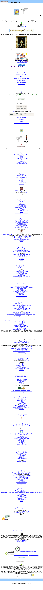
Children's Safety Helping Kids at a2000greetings (9, 234)
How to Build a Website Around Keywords (21, 325)
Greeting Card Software (21, 440)
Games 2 (21, 260)
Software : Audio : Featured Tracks (21, 292)
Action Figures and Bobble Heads (21, 437)
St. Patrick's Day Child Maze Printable (20, 394)
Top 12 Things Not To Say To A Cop (21, 449)
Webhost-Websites (16, 530)
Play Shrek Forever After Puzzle (21, 265)
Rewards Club (21, 121)
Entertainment (21, 174)
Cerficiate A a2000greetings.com (23, 511)
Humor (21, 218)
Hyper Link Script (22, 476)
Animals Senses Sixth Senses (21, 209)
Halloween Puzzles (21, 410)
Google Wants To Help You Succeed (21, 358)
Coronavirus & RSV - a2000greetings (21, 434)
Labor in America (21, 370)
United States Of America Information (21, 166)
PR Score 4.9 (33, 521)
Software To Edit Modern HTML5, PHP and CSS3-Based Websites (21, 287)
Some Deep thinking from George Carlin (21, 227)
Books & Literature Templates (21, 495)
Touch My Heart (21, 456)
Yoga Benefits (21, 87)
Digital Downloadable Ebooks (21, 300)
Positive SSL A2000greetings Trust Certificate (21, 512)
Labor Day (21, 369)
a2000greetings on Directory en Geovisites (13, 521)
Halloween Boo (21, 409)
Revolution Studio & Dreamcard (21, 499)
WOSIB (21, 423)
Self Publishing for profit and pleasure (21, 350)
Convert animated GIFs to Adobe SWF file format (21, 308)
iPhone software (21, 304)
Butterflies (21, 212)
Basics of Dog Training (32, 314)
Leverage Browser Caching (21, 467)
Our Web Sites (21, 160)
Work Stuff (21, 241)
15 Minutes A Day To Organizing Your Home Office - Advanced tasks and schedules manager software (21, 320)
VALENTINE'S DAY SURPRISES (21, 376)
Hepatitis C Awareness (21, 242)
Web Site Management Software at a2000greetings (21, 291)
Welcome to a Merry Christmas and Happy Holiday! (21, 405)
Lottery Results (21, 282)
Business (21, 156)
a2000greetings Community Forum (21, 163)
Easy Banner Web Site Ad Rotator (21, 482)
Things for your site (20, 489)
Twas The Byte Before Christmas (21, 497)
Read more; (21, 334)
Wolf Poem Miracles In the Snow (21, 199)
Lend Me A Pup (21, 198)
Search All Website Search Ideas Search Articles (21, 473)
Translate (24, 26)
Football (21, 181)
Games (22, 259)
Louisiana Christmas (21, 84)
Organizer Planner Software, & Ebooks (21, 508)
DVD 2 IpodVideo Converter (21, 307)
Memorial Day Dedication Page (21, 374)
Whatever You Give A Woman (21, 458)
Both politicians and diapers (21, 224)
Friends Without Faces (21, 415)
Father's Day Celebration (21, 367)
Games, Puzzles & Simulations (21, 262)
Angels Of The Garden (21, 420)
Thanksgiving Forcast (21, 398)
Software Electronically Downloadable (21, 286)
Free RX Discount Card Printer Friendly (21, 309)
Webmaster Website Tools (21, 471)
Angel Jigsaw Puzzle (21, 275)
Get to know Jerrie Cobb (21, 171)
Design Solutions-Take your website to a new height (21, 352)
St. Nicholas (22, 402)
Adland (21, 501)
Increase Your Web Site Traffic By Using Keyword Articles (21, 323)
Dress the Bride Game (21, 255)
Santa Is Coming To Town (21, 400)
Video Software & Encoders (21, 288)
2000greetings (28, 530)
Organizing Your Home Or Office (21, 316)
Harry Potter (21, 184)
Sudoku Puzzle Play (21, 272)
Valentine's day (21, 378)
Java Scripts (21, 480)
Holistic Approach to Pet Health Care (21, 211)
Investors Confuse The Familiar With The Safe (21, 342)
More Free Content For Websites (20, 490)
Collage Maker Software (21, 302)
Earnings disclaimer (29, 101)
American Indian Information (21, 246)
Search (19, 2)
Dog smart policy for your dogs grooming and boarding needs (17, 314)
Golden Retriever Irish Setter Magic (21, 74)
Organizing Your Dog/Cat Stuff (21, 215)
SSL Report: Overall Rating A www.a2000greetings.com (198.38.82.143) (26, 555)
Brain (21, 176)
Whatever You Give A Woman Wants (21, 89)
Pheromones (21, 441)
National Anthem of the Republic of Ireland (21, 154)
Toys (21, 191)
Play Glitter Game (21, 264)
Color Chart (16, 474)
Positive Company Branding (26, 475)
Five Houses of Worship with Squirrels (21, 220)
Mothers (21, 238)
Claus (22, 401)
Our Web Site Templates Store (22, 491)
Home (11, 2)
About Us (21, 152)
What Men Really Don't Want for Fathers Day (21, 319)
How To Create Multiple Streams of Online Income (21, 329)
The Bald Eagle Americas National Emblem (21, 78)
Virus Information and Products (21, 301)
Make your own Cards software (21, 507)
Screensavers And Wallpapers (21, 293)
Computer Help (21, 496)
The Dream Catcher (21, 247)
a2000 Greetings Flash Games (27, 346)
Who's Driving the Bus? (26, 312)
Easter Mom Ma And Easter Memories (21, 365)
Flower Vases (21, 119)
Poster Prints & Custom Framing (21, 444)
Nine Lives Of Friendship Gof (22, 414)
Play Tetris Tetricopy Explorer (21, 267)
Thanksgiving (21, 396)
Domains (13, 111)
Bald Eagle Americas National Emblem (21, 452)
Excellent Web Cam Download (21, 296)
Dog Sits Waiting (21, 76)
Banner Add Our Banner (21, 483)
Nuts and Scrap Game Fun (21, 263)
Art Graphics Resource (21, 299)
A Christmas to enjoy (21, 406)
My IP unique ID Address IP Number (21, 469)
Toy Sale (21, 443)
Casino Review (21, 281)
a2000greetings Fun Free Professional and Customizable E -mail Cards (21, 433)
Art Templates (21, 494)
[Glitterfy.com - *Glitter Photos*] (21, 62)
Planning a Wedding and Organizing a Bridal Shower (21, 254)
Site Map (15, 2)
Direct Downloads (21, 297)
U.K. (21, 153)
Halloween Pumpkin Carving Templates (17, 492)
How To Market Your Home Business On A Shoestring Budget (21, 348)
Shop (21, 159)
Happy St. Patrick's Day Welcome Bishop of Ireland (21, 390)
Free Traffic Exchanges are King (21, 354)
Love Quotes (22, 381)
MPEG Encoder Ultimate (21, 506)
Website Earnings (21, 468)
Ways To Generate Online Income (21, 349)
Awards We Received (21, 161)
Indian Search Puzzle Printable (21, 248)
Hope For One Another (21, 249)
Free (21, 178)
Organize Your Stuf (17, 315)
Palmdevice (21, 500)
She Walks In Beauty (21, 200)
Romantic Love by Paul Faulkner (21, 379)
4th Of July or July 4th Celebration (21, 375)
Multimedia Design (21, 289)
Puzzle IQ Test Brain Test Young (21, 177)
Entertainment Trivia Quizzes (21, 175)
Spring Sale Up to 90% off (21, 117)
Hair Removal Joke (21, 226)
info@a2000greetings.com (21, 541)
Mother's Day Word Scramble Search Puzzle (21, 239)
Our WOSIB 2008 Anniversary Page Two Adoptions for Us (21, 425)
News (21, 179)
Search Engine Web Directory (21, 461)
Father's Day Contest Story (21, 72)
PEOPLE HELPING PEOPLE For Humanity (21, 237)
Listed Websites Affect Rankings (21, 359)
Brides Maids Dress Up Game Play (21, 256)
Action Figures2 (21, 436)
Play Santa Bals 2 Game (22, 266)
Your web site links (21, 481)
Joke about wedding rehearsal (21, 223)
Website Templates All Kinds (6, 492)
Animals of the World (21, 204)
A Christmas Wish (22, 404)
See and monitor (13, 126)
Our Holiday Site (22, 530)
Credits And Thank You (21, 498)
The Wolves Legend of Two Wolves (22, 210)
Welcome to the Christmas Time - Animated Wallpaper (22, 407)
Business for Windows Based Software (21, 303)
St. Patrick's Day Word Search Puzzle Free (21, 393)
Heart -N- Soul (21, 422)
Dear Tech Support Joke (22, 219)
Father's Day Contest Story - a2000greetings (21, 368)
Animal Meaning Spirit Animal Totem (21, 213)
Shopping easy (21, 155)
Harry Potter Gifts (21, 442)
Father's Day (21, 366)
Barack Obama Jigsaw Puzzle (21, 274)
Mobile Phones (21, 439)
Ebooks (21, 435)
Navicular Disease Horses (21, 205)
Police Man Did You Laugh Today (21, 221)
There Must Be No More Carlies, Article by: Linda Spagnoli (21, 236)
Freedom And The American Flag (21, 168)
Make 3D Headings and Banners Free (21, 477)
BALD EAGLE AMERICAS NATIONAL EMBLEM (21, 169)
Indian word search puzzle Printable (21, 273)
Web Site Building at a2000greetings (21, 478)
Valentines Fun (21, 383)
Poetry (21, 195)
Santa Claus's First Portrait (21, 403)
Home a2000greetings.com (21, 151)
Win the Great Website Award (21, 162)
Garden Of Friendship (21, 413)
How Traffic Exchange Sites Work (21, 355)
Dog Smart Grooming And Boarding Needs (21, 207)
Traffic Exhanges (21, 470)
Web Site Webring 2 (21, 486)
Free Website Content (20, 488)
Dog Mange (21, 208)
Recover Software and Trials (21, 290)
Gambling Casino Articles (21, 283)
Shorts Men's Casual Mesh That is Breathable (21, 123)
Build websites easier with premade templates (21, 357)
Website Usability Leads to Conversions (21, 321)
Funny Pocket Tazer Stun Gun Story (21, 225)
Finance (21, 157)
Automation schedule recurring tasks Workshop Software (21, 305)
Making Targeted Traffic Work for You (21, 356)
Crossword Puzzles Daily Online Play (21, 271)
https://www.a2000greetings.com (21, 540)
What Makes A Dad (21, 373)
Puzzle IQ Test (21, 270)
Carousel (16, 190)
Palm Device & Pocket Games (21, 295)
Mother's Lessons (21, 240)
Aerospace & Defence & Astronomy (21, 170)
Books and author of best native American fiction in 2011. (21, 251)
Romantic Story (21, 382)
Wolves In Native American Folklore (21, 250)
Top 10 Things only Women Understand (21, 222)
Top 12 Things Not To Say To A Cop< (21, 70)
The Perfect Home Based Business (23, 341)
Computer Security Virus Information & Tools (21, 438)
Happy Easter (21, 363)
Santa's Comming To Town (21, 399)
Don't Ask (21, 186)
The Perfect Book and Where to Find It (21, 328)
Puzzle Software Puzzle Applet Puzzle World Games (21, 276)
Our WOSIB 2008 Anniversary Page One (21, 424)
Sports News (21, 180)
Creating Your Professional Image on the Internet (21, 351)
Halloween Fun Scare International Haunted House (29, 529)
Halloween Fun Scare (18, 408)
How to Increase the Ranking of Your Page (21, 327)
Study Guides (21, 294)
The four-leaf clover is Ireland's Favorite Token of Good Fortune (21, 391)
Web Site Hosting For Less (21, 479)
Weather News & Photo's (21, 182)
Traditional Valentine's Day (21, 380)
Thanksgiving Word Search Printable (20, 397)
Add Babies (40, 529)
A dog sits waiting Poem (21, 206)
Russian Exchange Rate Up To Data (22, 158)
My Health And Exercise (21, 80)
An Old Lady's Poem (21, 197)
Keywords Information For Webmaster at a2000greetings (21, 472)
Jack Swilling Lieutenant (21, 82)
